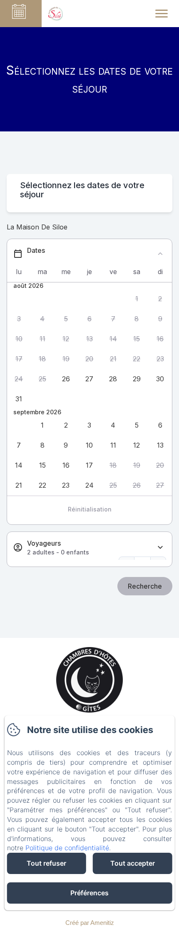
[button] (137, 299)
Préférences (89, 893)
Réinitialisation (90, 509)
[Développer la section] (160, 547)
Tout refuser (46, 863)
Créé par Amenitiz (89, 922)
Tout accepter (132, 863)
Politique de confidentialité (67, 848)
